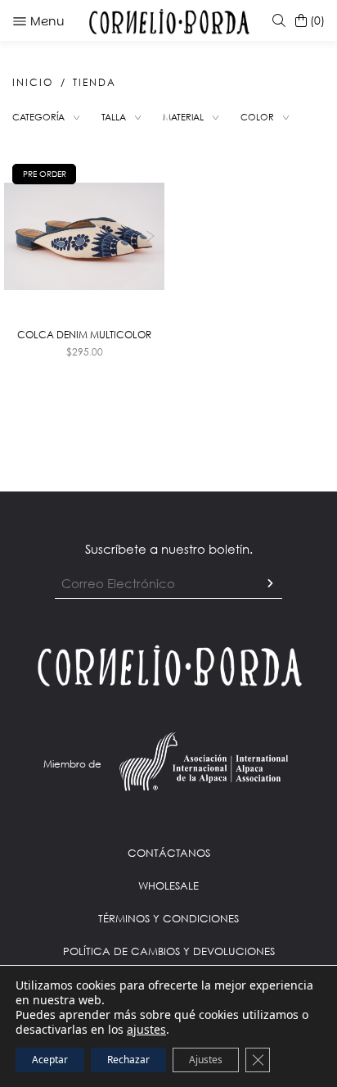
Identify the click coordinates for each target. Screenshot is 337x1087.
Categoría (38, 116)
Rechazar (128, 1060)
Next (150, 236)
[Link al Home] (168, 664)
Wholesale (168, 885)
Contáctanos (169, 852)
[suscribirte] (270, 584)
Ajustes (205, 1060)
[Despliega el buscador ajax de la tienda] (275, 21)
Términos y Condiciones (168, 918)
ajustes (146, 1029)
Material (183, 116)
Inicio (32, 82)
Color (257, 116)
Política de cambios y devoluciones (169, 951)
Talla (113, 116)
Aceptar (50, 1060)
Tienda (94, 82)
